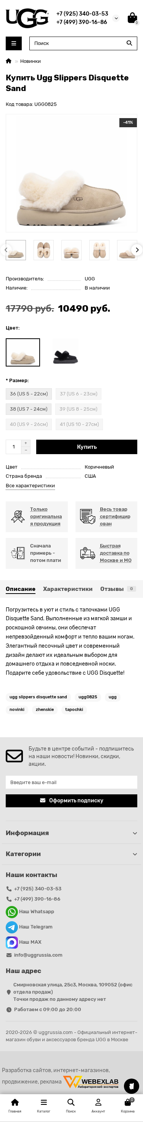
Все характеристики (30, 485)
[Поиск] (129, 43)
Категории (23, 854)
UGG (90, 279)
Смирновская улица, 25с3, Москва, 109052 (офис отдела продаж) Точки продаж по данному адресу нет (72, 992)
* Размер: (17, 380)
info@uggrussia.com (38, 955)
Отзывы (116, 589)
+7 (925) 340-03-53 (82, 14)
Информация (27, 833)
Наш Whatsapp (36, 912)
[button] (6, 250)
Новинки (30, 61)
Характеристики (68, 589)
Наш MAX (30, 942)
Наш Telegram (35, 927)
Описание (20, 589)
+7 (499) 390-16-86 (81, 22)
